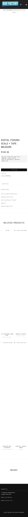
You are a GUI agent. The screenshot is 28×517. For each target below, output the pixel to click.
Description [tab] (5, 183)
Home (4, 10)
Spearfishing (9, 10)
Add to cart (14, 169)
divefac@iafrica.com (8, 500)
